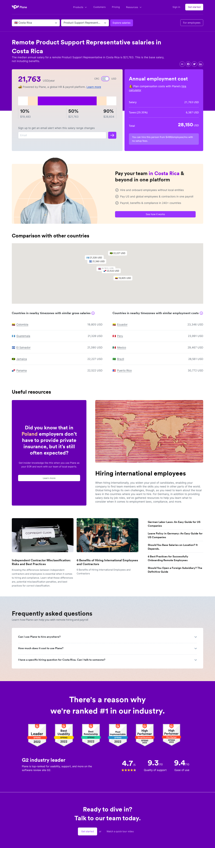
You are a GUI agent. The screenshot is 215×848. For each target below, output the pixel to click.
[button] (113, 272)
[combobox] (14, 23)
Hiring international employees (140, 473)
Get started (194, 7)
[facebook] (188, 64)
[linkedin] (200, 64)
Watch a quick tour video (120, 831)
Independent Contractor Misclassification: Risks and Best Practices (41, 562)
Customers (99, 7)
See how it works (155, 214)
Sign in (176, 7)
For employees (192, 22)
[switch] (105, 79)
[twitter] (194, 64)
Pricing (116, 7)
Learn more (94, 86)
